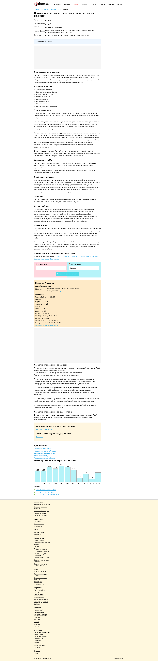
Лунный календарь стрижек (40, 574)
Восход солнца (39, 595)
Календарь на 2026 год (42, 504)
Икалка (36, 622)
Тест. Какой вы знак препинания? (47, 494)
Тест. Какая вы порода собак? (46, 490)
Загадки (37, 642)
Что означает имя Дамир (42, 448)
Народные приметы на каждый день (42, 633)
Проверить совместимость (67, 274)
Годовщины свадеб (40, 515)
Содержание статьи (44, 41)
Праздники (67, 4)
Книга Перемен (39, 612)
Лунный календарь (40, 571)
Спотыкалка (38, 626)
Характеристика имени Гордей (44, 453)
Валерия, (37, 259)
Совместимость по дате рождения (42, 561)
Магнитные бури (39, 590)
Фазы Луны (38, 582)
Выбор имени (39, 532)
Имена (76, 4)
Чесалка (37, 619)
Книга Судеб (38, 610)
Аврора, (59, 256)
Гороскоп (37, 546)
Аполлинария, (84, 256)
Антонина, (74, 256)
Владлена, (45, 259)
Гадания (111, 4)
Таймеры (37, 604)
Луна (94, 4)
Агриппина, (66, 256)
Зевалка (37, 624)
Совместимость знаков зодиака (42, 543)
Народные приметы (41, 636)
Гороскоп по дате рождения (40, 554)
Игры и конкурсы (40, 645)
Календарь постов (40, 513)
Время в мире (39, 597)
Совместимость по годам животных (40, 564)
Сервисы (102, 4)
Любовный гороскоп (41, 549)
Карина (56, 259)
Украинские (48, 429)
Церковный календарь (41, 511)
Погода (36, 592)
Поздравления (39, 524)
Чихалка (37, 617)
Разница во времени (41, 599)
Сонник (119, 4)
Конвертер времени (41, 602)
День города (38, 526)
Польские (39, 437)
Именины (37, 534)
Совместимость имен (41, 557)
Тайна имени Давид (41, 455)
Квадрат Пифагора (40, 615)
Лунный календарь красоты (40, 578)
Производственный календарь (40, 507)
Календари (56, 4)
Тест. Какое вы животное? (45, 492)
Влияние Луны (39, 584)
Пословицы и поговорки (38, 639)
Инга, (51, 259)
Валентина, (94, 256)
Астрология (85, 4)
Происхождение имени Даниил (44, 458)
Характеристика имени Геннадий (45, 451)
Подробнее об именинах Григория (47, 325)
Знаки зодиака (39, 540)
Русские (39, 429)
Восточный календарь (41, 551)
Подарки (37, 647)
